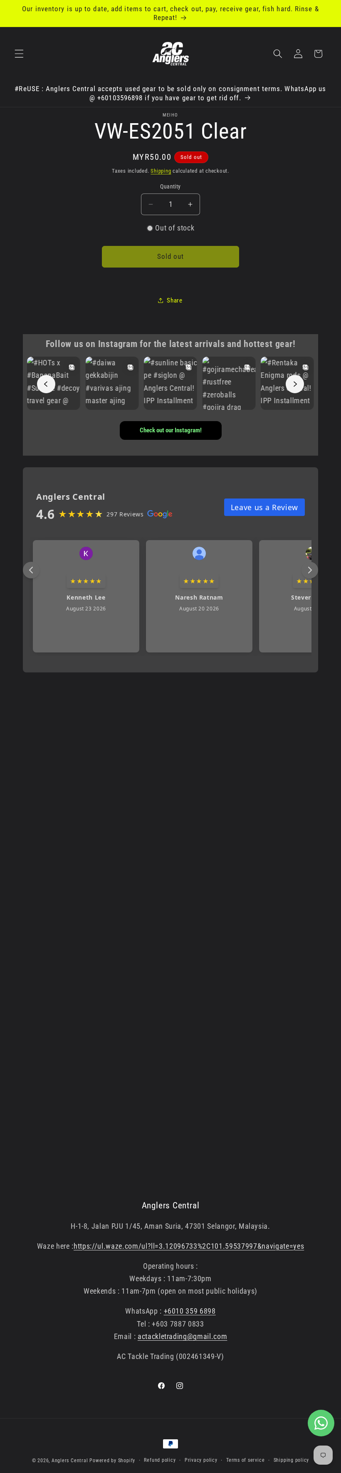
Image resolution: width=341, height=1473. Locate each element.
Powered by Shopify (112, 1460)
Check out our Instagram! (171, 430)
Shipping (161, 171)
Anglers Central (70, 1460)
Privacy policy (201, 1460)
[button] (19, 54)
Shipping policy (291, 1460)
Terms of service (245, 1460)
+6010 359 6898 (190, 1311)
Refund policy (159, 1460)
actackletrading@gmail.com (182, 1336)
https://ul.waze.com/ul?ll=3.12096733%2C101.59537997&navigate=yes (189, 1246)
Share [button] (174, 300)
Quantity (170, 186)
